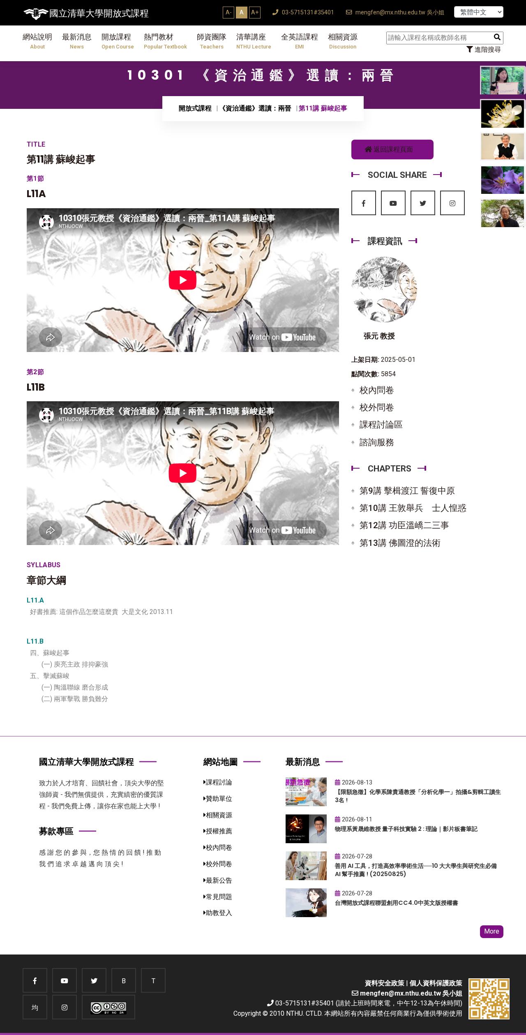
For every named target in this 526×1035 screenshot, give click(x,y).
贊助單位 (219, 799)
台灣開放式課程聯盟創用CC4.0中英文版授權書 (396, 903)
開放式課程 (195, 108)
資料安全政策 (384, 983)
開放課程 (118, 41)
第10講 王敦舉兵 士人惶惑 (413, 508)
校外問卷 (377, 407)
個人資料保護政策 (436, 983)
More (491, 931)
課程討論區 (381, 425)
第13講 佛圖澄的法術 (400, 543)
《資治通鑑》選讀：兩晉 (255, 108)
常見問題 (219, 897)
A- (229, 12)
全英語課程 (299, 41)
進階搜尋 (487, 49)
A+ (254, 12)
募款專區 (56, 831)
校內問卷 (377, 390)
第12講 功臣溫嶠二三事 (404, 525)
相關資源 (343, 41)
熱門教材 (165, 41)
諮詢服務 (377, 442)
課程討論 (219, 782)
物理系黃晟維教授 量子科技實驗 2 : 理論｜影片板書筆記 (406, 829)
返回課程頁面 (392, 149)
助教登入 (219, 913)
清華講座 (253, 41)
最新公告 (219, 880)
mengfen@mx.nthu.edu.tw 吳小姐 (399, 12)
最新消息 (77, 41)
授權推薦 (219, 831)
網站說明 (37, 41)
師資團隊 (211, 41)
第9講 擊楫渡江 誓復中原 (407, 491)
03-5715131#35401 (307, 12)
